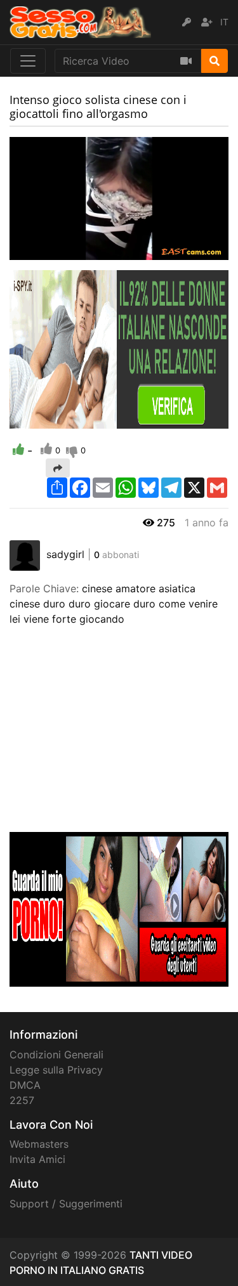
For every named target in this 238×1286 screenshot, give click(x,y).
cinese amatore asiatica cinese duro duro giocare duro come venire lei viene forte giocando (114, 603)
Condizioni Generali (56, 1054)
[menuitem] (189, 250)
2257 (22, 1100)
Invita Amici (37, 1159)
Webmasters (39, 1144)
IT (224, 21)
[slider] (44, 250)
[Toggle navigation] (28, 61)
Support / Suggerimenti (66, 1203)
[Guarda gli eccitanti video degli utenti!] (119, 908)
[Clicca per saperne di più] (119, 348)
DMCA (25, 1085)
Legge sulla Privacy (56, 1069)
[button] (44, 250)
